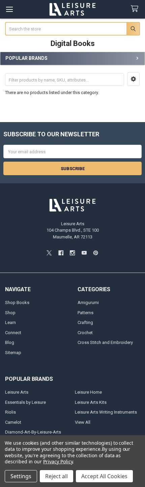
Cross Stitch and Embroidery (105, 342)
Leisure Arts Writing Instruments (106, 412)
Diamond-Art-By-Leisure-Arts (33, 432)
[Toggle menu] (9, 9)
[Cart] (136, 9)
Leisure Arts (16, 392)
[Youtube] (84, 253)
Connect (13, 332)
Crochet (85, 332)
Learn (10, 322)
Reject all (56, 476)
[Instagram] (72, 253)
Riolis (10, 412)
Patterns (85, 312)
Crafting (85, 322)
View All (82, 422)
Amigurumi (88, 302)
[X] (49, 253)
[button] (133, 79)
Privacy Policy (57, 461)
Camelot (13, 422)
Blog (9, 342)
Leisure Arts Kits (91, 402)
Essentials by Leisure (25, 402)
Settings (20, 476)
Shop (10, 312)
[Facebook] (61, 253)
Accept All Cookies (104, 476)
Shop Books (17, 302)
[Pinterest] (95, 253)
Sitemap (13, 352)
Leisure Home (88, 392)
